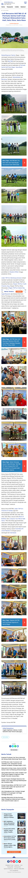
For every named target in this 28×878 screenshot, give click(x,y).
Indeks (17, 7)
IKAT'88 (10, 61)
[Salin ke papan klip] (18, 746)
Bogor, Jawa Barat (17, 67)
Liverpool (12, 518)
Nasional (23, 7)
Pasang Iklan (10, 866)
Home (3, 7)
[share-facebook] (10, 746)
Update (19, 291)
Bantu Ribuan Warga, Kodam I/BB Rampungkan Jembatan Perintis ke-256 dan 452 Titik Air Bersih (10, 845)
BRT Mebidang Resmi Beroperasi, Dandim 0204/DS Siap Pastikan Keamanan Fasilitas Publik (9, 823)
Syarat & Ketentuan (8, 868)
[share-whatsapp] (15, 746)
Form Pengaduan (14, 870)
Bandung (4, 79)
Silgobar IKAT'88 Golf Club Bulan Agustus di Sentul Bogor (11, 622)
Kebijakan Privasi (9, 865)
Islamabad (13, 532)
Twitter (17, 863)
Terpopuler (10, 7)
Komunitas (5, 737)
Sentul (13, 55)
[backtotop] (14, 858)
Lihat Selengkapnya (13, 852)
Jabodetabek (16, 77)
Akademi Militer (14, 272)
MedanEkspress (8, 2)
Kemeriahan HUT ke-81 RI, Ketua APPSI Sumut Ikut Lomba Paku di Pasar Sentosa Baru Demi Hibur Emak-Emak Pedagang (10, 837)
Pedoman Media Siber (19, 868)
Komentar (14, 749)
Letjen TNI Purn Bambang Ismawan (11, 278)
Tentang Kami (17, 866)
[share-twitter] (13, 746)
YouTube (20, 863)
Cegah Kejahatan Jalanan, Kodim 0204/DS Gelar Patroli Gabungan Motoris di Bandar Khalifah (12, 730)
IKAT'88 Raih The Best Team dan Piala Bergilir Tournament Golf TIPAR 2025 (11, 162)
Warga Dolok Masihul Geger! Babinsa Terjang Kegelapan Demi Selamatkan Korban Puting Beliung (10, 815)
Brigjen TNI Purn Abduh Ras (16, 288)
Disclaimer (16, 865)
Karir (21, 865)
